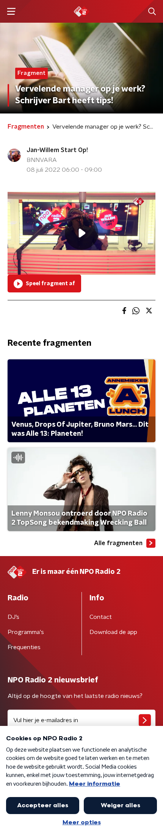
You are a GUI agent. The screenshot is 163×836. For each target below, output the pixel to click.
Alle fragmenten (118, 543)
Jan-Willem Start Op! (57, 150)
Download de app (113, 632)
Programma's (26, 632)
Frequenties (24, 647)
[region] (81, 233)
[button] (11, 12)
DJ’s (13, 617)
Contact (100, 617)
